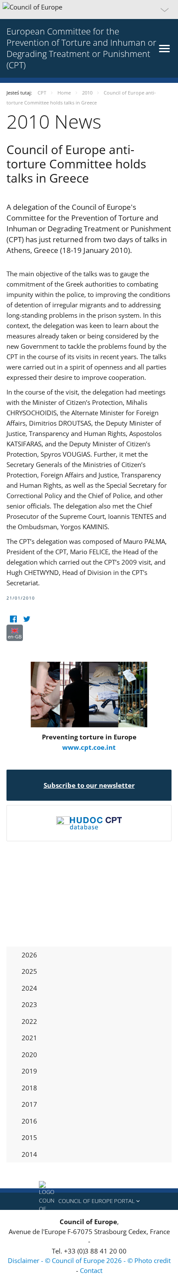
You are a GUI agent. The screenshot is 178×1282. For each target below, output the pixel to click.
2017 (29, 1104)
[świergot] (26, 619)
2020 (29, 1054)
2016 (29, 1121)
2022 (29, 1021)
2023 (29, 1004)
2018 (29, 1087)
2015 (29, 1137)
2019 (29, 1071)
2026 (29, 954)
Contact (91, 1270)
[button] (89, 9)
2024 (29, 988)
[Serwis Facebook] (13, 619)
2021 (29, 1037)
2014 (29, 1154)
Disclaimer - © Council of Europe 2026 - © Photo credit (89, 1260)
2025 (29, 971)
